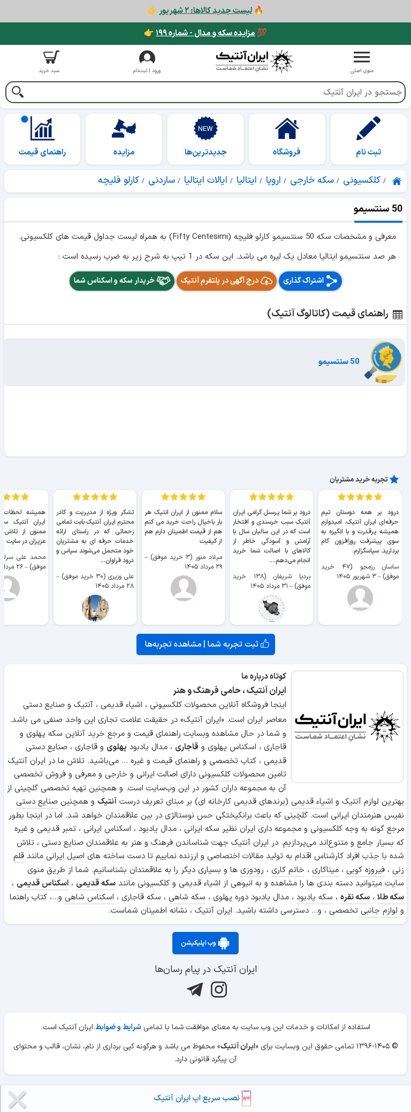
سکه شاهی (187, 897)
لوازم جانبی (379, 911)
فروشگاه (287, 152)
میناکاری (325, 870)
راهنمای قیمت (42, 152)
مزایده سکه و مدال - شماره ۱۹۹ (205, 33)
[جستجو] (17, 93)
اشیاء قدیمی (312, 802)
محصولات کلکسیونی (232, 774)
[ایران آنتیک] (398, 181)
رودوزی (252, 870)
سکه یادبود (314, 897)
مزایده (124, 152)
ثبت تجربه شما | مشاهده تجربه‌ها (203, 644)
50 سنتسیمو (339, 362)
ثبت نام (368, 152)
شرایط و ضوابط (118, 1027)
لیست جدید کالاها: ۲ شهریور (205, 11)
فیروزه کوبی (365, 870)
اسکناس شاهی (89, 897)
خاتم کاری (288, 870)
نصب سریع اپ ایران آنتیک (198, 1098)
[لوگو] (255, 61)
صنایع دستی (37, 802)
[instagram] (217, 989)
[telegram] (193, 989)
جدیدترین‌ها (206, 152)
